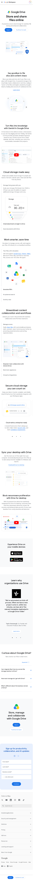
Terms (7, 857)
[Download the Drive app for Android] (16, 555)
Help (29, 857)
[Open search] (30, 2)
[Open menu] (2, 2)
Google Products (23, 857)
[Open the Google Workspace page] (10, 2)
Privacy (3, 857)
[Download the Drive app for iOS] (16, 548)
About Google (13, 857)
